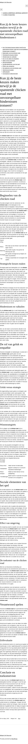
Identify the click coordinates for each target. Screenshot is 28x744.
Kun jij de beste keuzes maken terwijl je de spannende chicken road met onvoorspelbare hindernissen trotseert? (15, 49)
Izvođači (9, 13)
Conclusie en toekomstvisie (10, 73)
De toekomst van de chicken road (12, 68)
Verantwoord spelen (8, 70)
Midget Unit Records (5, 2)
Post (19, 718)
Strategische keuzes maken (10, 55)
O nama (5, 14)
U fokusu (9, 14)
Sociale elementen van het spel (11, 64)
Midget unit (21, 13)
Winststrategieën (7, 62)
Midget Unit (14, 13)
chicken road (5, 158)
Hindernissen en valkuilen (10, 57)
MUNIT (26, 13)
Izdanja (5, 13)
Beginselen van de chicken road (11, 53)
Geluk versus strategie (9, 60)
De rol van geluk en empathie (11, 58)
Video (13, 14)
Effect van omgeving (8, 66)
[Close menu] (1, 10)
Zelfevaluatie (6, 71)
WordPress (14, 739)
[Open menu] (26, 6)
